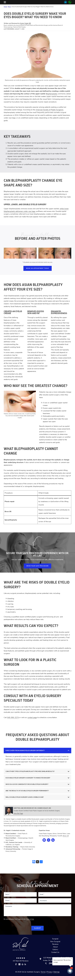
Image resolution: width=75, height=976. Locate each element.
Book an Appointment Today (37, 268)
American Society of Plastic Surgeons (49, 110)
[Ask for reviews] (22, 964)
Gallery (55, 949)
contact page (32, 717)
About (55, 947)
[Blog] (25, 964)
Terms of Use (30, 919)
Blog (9, 7)
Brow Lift (66, 836)
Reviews (55, 944)
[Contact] (65, 2)
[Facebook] (16, 964)
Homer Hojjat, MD (25, 23)
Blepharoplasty (51, 94)
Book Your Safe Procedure (37, 566)
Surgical (55, 939)
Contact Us (55, 952)
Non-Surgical (55, 941)
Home (5, 7)
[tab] (37, 758)
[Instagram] (19, 964)
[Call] (69, 2)
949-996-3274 (13, 717)
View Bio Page (18, 813)
